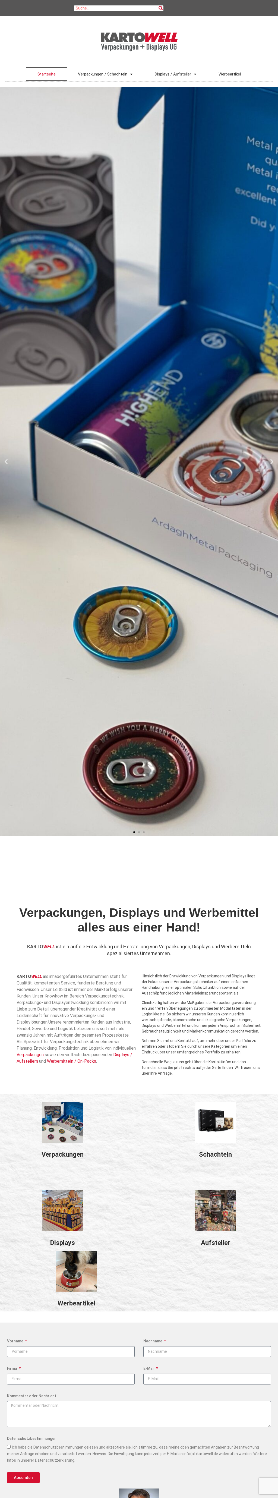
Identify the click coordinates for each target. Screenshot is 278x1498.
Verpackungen (30, 1054)
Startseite (46, 74)
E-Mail (149, 1368)
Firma (12, 1368)
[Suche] (160, 8)
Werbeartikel (230, 74)
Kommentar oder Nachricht (31, 1396)
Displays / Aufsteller (173, 74)
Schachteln (215, 1154)
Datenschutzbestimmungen (31, 1438)
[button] (6, 461)
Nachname (153, 1341)
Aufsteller (215, 1243)
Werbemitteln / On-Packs (71, 1061)
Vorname (15, 1341)
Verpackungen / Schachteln (102, 74)
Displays (62, 1243)
